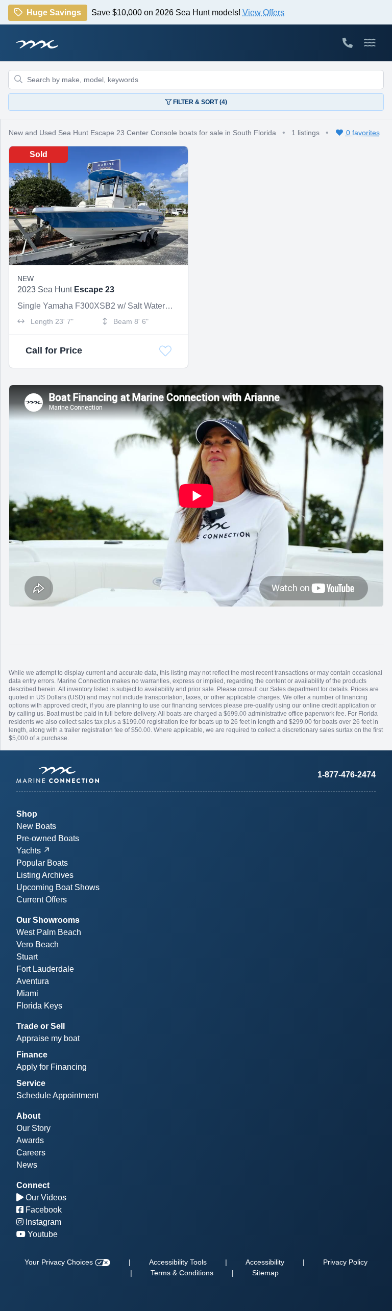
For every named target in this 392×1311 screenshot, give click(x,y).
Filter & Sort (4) (199, 102)
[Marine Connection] (37, 43)
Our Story (33, 1128)
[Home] (106, 775)
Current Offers (41, 899)
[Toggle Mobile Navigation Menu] (370, 43)
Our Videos (44, 1197)
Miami (27, 993)
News (26, 1165)
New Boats (36, 826)
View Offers (263, 13)
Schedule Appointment (57, 1095)
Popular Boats (42, 863)
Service (30, 1083)
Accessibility (265, 1262)
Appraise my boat (48, 1038)
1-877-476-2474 (346, 774)
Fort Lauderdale (45, 969)
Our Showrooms (48, 920)
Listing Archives (45, 875)
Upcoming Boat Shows (58, 887)
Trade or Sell (40, 1026)
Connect (33, 1185)
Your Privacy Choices (59, 1262)
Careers (30, 1152)
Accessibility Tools (178, 1262)
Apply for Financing (51, 1067)
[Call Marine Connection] (347, 43)
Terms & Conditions (182, 1273)
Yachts (28, 850)
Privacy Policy (345, 1262)
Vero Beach (37, 944)
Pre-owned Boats (47, 838)
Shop (26, 814)
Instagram (42, 1222)
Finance (31, 1054)
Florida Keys (39, 1005)
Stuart (27, 956)
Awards (30, 1140)
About (28, 1116)
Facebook (42, 1209)
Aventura (32, 981)
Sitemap (265, 1273)
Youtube (42, 1234)
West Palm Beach (48, 932)
